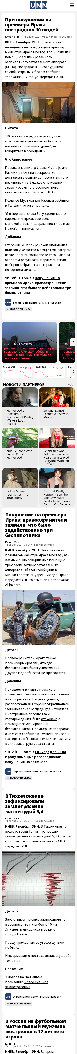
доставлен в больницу (23, 177)
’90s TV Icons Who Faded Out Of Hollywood (19, 454)
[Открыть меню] (71, 5)
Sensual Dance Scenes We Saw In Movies (56, 413)
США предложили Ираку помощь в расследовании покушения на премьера (35, 757)
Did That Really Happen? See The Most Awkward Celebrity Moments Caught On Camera (56, 497)
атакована (49, 719)
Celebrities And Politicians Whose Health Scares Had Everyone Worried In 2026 (56, 457)
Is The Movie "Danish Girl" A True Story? (17, 494)
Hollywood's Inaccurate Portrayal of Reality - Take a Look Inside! (20, 417)
